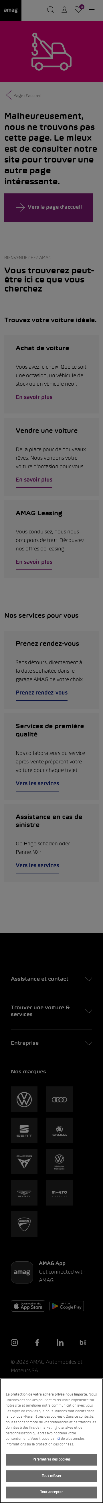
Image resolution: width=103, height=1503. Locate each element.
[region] (51, 1441)
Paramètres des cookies (52, 1459)
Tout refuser (51, 1476)
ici (58, 1439)
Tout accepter (51, 1492)
